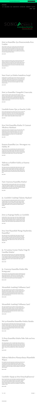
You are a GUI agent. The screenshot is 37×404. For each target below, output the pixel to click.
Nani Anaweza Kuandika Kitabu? (14, 182)
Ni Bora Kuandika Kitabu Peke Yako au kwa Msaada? (18, 339)
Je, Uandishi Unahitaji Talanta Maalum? (17, 198)
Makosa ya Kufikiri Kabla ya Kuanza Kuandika (15, 163)
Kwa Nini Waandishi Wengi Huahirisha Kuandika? (17, 232)
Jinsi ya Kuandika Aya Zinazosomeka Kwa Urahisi (18, 43)
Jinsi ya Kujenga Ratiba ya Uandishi (15, 215)
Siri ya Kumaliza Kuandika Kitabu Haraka (18, 321)
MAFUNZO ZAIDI (22, 6)
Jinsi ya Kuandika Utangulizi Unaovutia (17, 92)
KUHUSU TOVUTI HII (16, 6)
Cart (3, 6)
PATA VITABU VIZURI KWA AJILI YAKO (15, 1)
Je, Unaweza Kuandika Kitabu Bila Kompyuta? (15, 270)
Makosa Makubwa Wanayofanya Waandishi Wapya (18, 358)
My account (33, 6)
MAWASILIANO (28, 6)
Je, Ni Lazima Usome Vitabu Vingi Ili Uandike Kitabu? (16, 251)
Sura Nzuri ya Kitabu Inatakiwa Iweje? (16, 75)
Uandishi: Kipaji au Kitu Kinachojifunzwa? (18, 377)
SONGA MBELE (4, 4)
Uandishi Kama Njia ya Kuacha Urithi (16, 109)
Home (11, 6)
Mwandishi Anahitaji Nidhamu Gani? (16, 287)
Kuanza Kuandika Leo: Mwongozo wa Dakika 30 (16, 145)
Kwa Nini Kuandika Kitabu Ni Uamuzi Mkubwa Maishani (16, 126)
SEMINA (31, 8)
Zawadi (34, 8)
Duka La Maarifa (7, 6)
